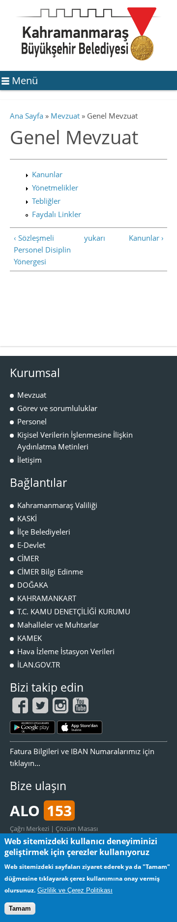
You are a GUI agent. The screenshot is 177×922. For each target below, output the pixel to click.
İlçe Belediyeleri (43, 532)
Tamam (20, 908)
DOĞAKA (32, 585)
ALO (41, 810)
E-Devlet (31, 545)
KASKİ (27, 518)
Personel (32, 421)
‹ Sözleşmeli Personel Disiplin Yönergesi (42, 249)
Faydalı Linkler (56, 214)
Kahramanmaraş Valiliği (57, 505)
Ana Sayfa (26, 116)
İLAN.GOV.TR (38, 664)
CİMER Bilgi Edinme (50, 571)
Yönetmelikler (55, 187)
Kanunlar (47, 174)
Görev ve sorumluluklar (57, 408)
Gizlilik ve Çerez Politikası (75, 890)
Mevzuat (65, 116)
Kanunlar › (146, 238)
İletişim (29, 460)
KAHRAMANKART (46, 598)
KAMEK (29, 638)
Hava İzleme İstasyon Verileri (66, 651)
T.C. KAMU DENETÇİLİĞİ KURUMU (73, 611)
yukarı (87, 238)
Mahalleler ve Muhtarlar (58, 625)
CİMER (28, 558)
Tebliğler (46, 201)
